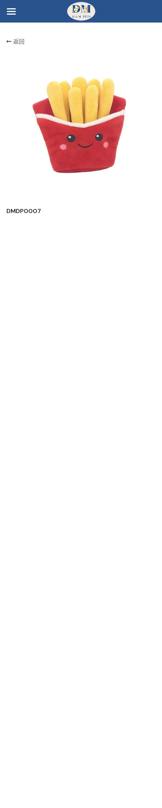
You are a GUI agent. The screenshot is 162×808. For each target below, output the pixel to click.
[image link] (81, 11)
